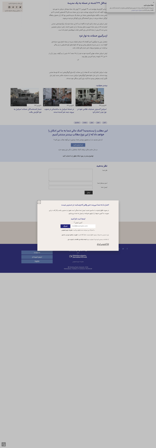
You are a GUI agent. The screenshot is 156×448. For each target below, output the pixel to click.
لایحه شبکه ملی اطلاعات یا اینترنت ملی (77, 239)
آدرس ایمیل (78, 223)
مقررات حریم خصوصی (67, 230)
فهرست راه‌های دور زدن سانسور (69, 235)
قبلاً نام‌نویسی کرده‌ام (103, 244)
